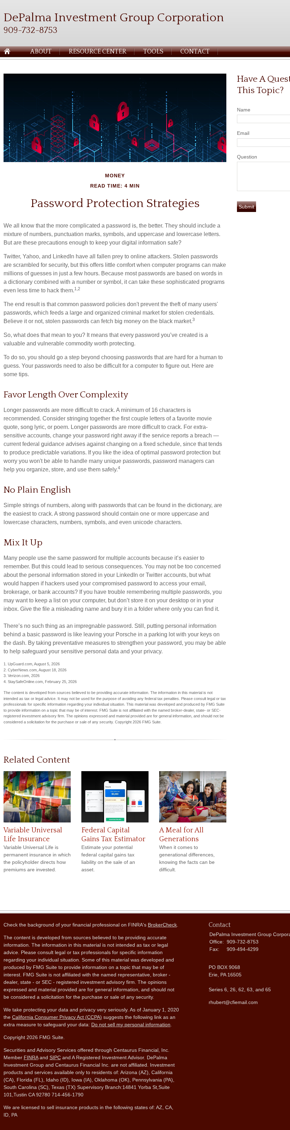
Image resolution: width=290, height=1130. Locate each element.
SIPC (55, 1057)
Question (247, 157)
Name (243, 110)
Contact (195, 51)
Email (243, 133)
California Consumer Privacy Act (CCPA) (57, 1017)
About (41, 51)
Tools (153, 51)
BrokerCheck (162, 925)
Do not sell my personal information (130, 1024)
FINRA (31, 1057)
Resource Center (97, 51)
